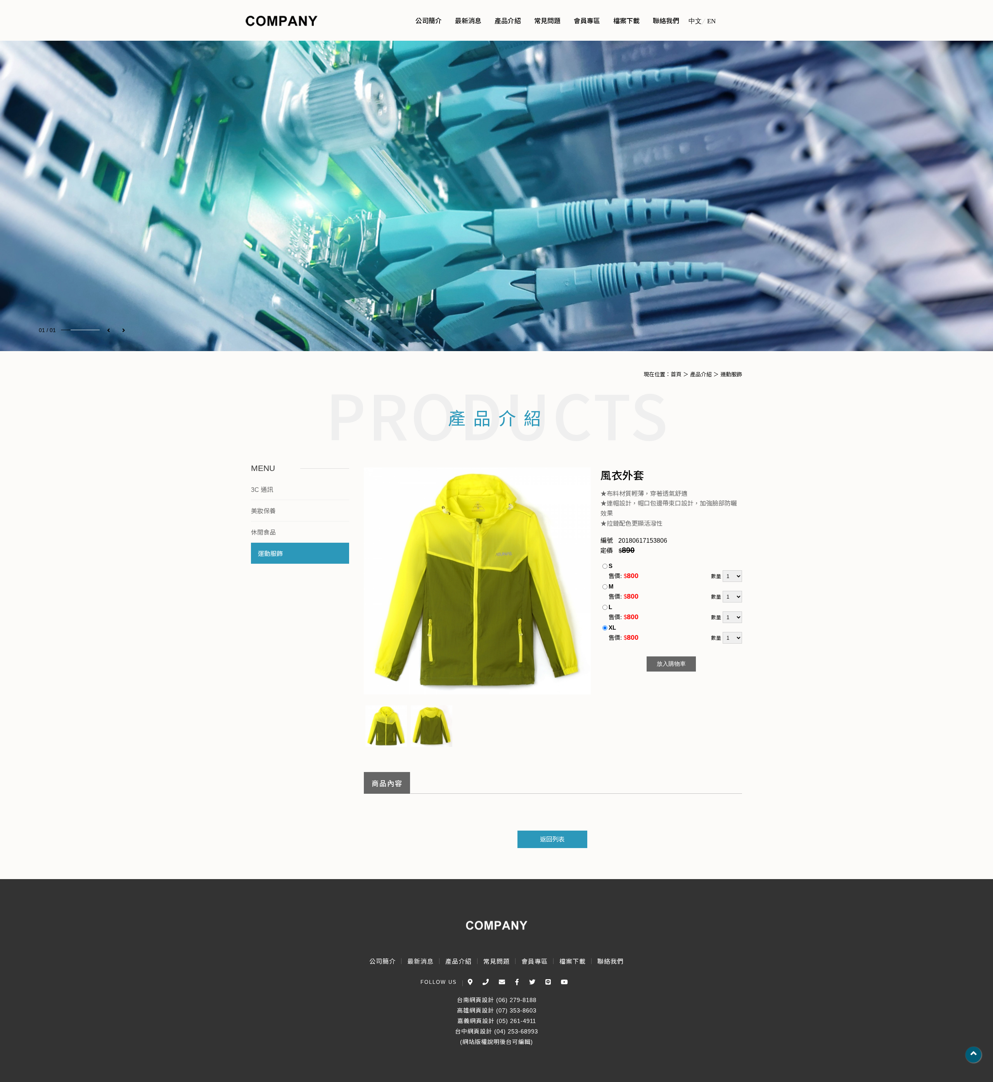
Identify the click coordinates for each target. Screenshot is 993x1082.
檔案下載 (572, 961)
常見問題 (496, 961)
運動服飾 (731, 374)
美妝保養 (263, 511)
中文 (695, 21)
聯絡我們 (610, 961)
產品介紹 (701, 374)
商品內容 (387, 784)
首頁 (676, 374)
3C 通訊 (262, 489)
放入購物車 (671, 663)
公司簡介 (382, 961)
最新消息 (420, 961)
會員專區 (534, 961)
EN (711, 21)
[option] (496, 196)
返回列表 (552, 839)
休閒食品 (263, 532)
